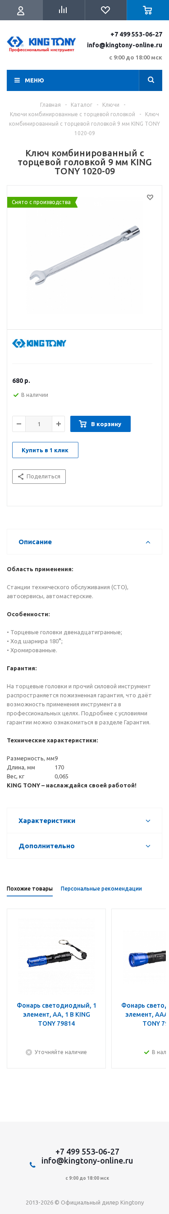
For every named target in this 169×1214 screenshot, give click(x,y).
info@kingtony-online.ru (124, 45)
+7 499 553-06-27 (136, 34)
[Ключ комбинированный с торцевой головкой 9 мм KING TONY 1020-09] (84, 255)
